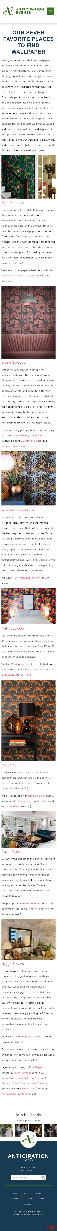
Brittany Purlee (10, 1083)
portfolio (16, 1199)
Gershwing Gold (32, 441)
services (40, 1193)
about (27, 1193)
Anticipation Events (12, 1094)
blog (30, 1199)
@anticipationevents (28, 1120)
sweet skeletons (31, 903)
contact (28, 1204)
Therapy (42, 1083)
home (15, 1193)
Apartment (30, 1083)
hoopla (42, 1199)
